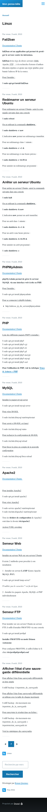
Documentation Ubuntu (12, 45)
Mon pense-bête (11, 4)
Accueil (5, 15)
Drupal (17, 804)
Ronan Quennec (21, 783)
